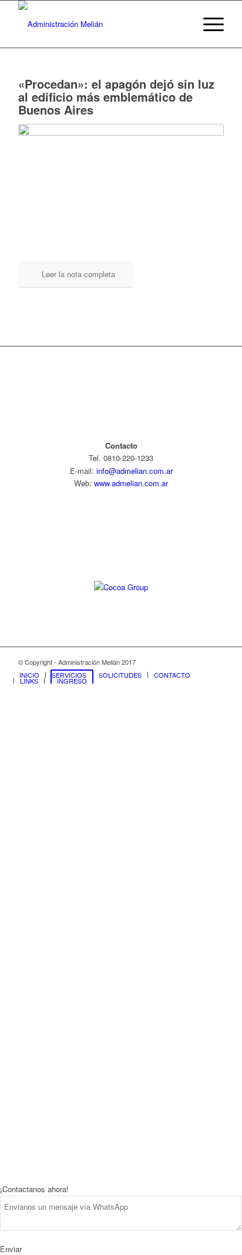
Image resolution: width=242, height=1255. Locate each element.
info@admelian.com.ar (134, 470)
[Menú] (207, 24)
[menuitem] (207, 24)
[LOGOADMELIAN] (100, 24)
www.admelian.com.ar (131, 483)
